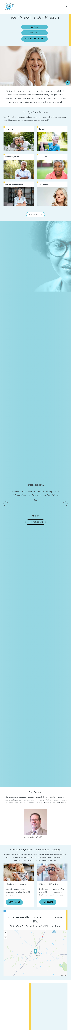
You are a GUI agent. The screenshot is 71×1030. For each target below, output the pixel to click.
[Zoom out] (5, 935)
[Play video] (67, 82)
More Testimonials (35, 522)
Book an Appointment (35, 39)
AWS (63, 975)
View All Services (35, 215)
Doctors (34, 27)
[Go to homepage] (8, 7)
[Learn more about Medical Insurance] (19, 872)
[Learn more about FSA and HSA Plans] (52, 872)
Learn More (14, 902)
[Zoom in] (5, 932)
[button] (66, 7)
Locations (34, 33)
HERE (66, 975)
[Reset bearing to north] (5, 937)
